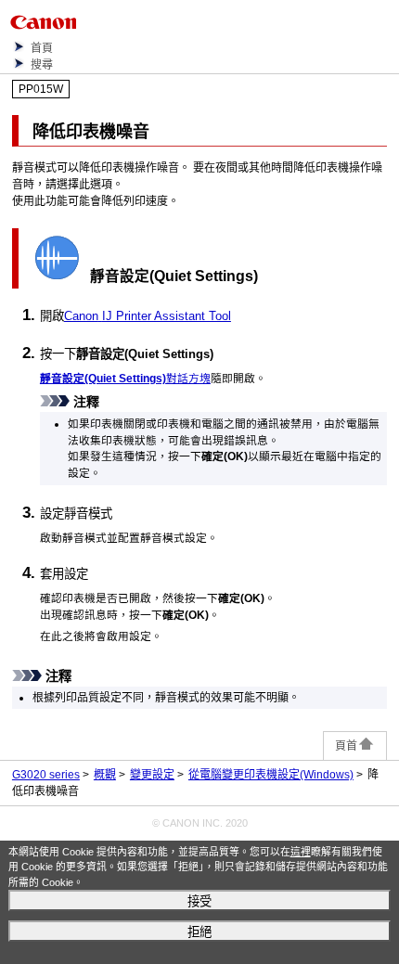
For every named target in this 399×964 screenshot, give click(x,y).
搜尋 (42, 64)
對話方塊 (125, 378)
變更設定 (152, 774)
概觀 (105, 774)
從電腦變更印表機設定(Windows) (271, 774)
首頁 (42, 48)
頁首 (346, 745)
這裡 (300, 851)
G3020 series (46, 774)
